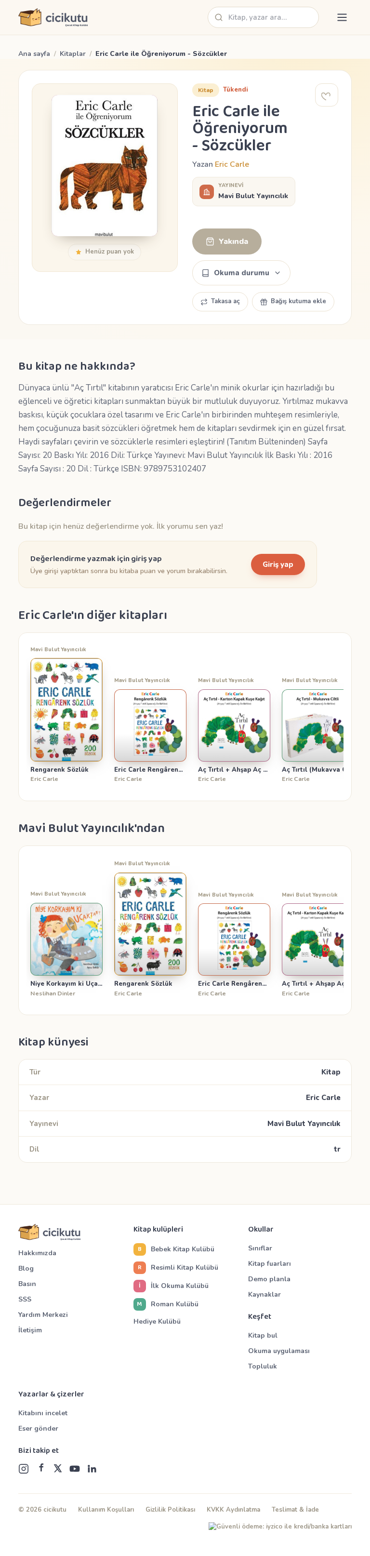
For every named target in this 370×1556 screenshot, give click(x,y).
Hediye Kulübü (157, 1321)
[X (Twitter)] (58, 1468)
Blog (26, 1268)
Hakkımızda (37, 1253)
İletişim (30, 1330)
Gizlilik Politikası (170, 1509)
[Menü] (342, 17)
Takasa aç (225, 301)
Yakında (233, 241)
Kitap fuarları (269, 1263)
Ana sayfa (34, 53)
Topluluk (262, 1366)
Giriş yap (278, 564)
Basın (27, 1283)
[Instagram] (23, 1468)
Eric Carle (232, 164)
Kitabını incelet (42, 1413)
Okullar (261, 1229)
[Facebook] (41, 1468)
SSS (24, 1299)
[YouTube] (74, 1468)
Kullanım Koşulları (106, 1509)
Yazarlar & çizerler (51, 1394)
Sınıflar (260, 1248)
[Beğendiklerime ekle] (326, 95)
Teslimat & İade (295, 1509)
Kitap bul (263, 1335)
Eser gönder (38, 1428)
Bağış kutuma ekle (298, 301)
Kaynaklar (264, 1294)
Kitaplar (73, 53)
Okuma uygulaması (279, 1350)
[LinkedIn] (92, 1468)
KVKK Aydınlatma (233, 1509)
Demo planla (269, 1279)
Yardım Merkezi (43, 1314)
